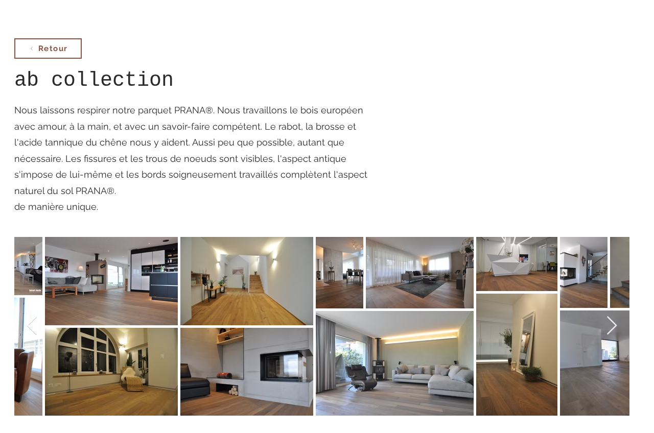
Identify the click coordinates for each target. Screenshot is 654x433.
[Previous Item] (32, 326)
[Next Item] (612, 326)
